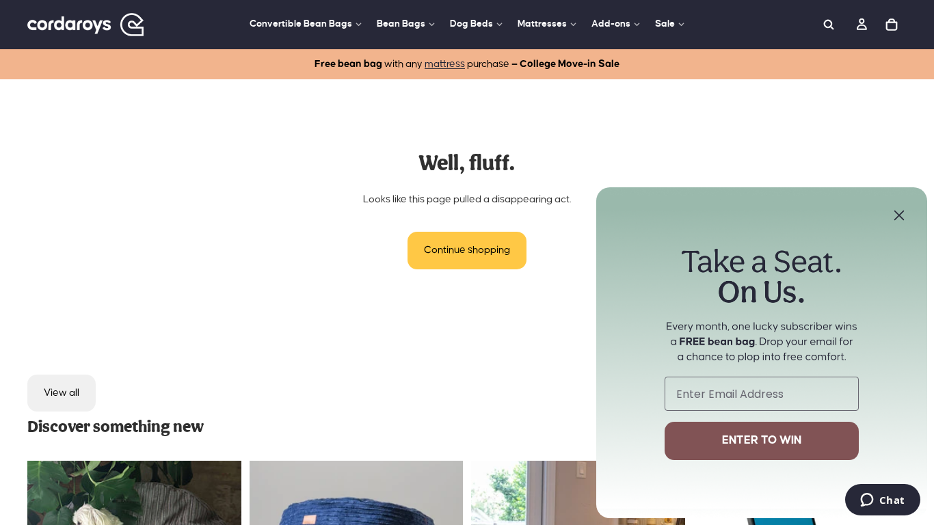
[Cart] (892, 25)
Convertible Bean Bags (301, 23)
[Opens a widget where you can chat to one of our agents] (882, 501)
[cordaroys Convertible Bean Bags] (85, 24)
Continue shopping (467, 250)
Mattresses (542, 23)
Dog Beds (471, 23)
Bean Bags (401, 23)
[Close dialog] (899, 215)
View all (61, 393)
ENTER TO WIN (761, 440)
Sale (665, 23)
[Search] (829, 25)
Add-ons (610, 23)
